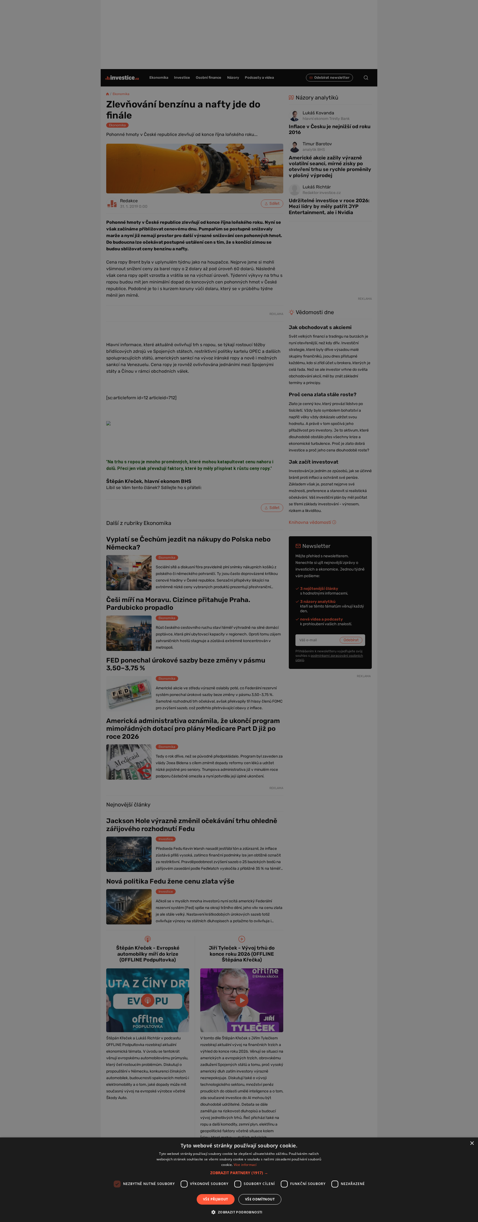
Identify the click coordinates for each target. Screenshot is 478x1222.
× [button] (472, 1143)
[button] (239, 1173)
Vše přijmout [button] (215, 1199)
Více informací (245, 1164)
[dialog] (239, 1179)
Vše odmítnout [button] (260, 1199)
